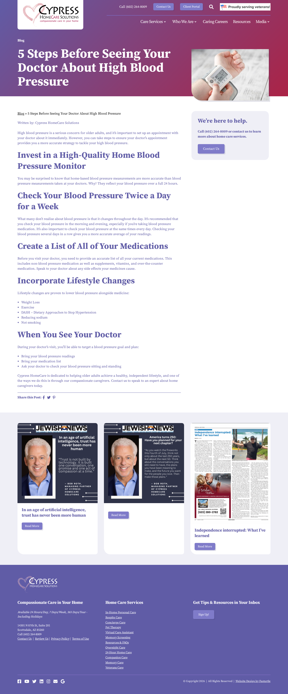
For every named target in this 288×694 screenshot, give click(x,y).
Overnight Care (115, 648)
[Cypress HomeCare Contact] (55, 681)
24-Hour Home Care (118, 652)
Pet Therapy (113, 627)
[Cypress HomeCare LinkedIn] (41, 681)
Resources (241, 21)
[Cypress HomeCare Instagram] (48, 681)
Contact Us (163, 7)
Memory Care (114, 663)
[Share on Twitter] (49, 397)
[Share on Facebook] (44, 397)
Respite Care (113, 617)
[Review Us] (63, 681)
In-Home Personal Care (120, 612)
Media (261, 21)
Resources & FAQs (117, 642)
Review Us (41, 639)
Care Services (151, 21)
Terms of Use (80, 639)
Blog (20, 113)
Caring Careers (215, 21)
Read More (32, 526)
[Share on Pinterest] (54, 397)
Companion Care (116, 657)
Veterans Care (114, 668)
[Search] (211, 7)
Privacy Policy (60, 639)
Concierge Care (115, 622)
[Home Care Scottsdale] (50, 14)
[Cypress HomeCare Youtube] (26, 681)
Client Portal (191, 7)
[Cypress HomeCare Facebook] (19, 681)
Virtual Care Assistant (119, 632)
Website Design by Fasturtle (253, 681)
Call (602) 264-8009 (133, 7)
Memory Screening (117, 637)
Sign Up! (203, 614)
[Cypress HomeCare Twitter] (34, 681)
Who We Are (182, 21)
